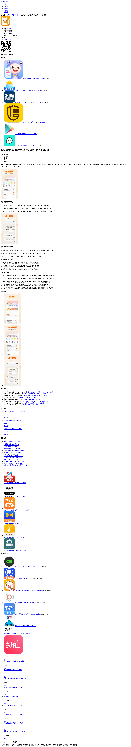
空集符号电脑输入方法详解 (11, 459)
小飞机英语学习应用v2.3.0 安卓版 (13, 705)
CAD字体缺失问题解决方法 (11, 446)
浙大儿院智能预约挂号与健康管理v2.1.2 (26, 602)
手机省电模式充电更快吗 (10, 443)
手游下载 (6, 6)
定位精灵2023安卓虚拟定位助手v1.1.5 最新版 (34, 394)
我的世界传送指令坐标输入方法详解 (13, 456)
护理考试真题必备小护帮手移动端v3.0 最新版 (27, 614)
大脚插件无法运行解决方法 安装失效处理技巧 (16, 465)
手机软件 (6, 8)
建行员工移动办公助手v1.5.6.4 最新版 (27, 397)
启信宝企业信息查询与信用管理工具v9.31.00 (35, 122)
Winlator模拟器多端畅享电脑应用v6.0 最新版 (16, 678)
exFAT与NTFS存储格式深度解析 (12, 452)
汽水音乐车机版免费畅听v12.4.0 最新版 (28, 405)
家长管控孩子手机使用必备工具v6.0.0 (32, 399)
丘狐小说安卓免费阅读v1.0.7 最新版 (13, 687)
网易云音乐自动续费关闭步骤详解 (13, 463)
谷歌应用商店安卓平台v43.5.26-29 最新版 (26, 134)
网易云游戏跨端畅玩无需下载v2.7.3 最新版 (32, 403)
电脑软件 (6, 10)
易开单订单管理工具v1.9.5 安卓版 (13, 670)
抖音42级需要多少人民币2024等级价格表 (14, 461)
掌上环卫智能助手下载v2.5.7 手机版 (13, 723)
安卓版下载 (7, 39)
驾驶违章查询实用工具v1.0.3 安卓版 (24, 578)
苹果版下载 (13, 39)
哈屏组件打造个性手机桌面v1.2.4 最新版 (34, 78)
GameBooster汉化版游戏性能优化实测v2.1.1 (26, 567)
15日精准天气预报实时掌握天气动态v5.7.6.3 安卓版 (29, 90)
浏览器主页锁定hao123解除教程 (12, 441)
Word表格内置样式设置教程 (11, 454)
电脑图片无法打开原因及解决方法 (13, 457)
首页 (5, 4)
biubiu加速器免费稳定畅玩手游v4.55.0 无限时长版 (35, 401)
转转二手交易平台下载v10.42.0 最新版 (14, 661)
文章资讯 (6, 12)
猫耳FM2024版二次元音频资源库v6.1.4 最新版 (35, 395)
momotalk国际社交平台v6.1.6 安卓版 (24, 145)
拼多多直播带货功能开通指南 (11, 445)
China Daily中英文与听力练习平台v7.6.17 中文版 (28, 102)
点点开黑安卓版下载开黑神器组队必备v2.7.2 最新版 (29, 590)
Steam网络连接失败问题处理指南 (12, 448)
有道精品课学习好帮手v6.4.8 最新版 (13, 696)
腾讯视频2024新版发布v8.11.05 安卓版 (15, 732)
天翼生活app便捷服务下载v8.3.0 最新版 (25, 626)
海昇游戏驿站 (10, 15)
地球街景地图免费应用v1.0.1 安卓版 (13, 714)
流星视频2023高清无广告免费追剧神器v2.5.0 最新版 (39, 392)
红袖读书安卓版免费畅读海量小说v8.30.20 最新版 (17, 634)
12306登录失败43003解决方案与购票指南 (14, 450)
